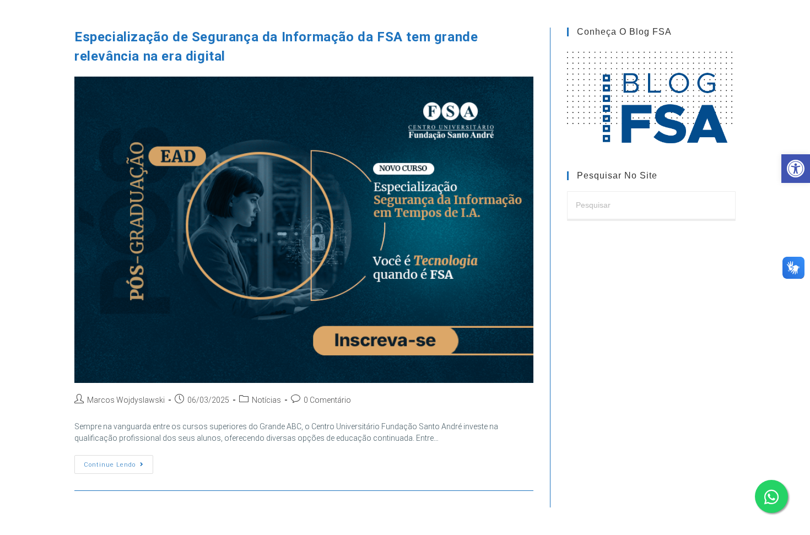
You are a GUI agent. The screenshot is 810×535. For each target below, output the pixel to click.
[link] (795, 168)
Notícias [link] (266, 400)
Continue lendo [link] (118, 467)
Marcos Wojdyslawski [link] (126, 400)
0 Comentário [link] (327, 400)
